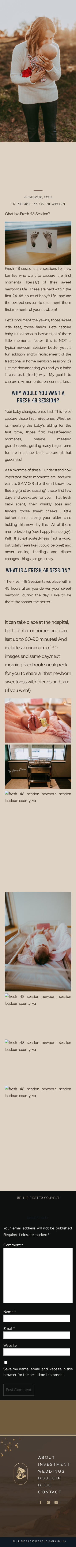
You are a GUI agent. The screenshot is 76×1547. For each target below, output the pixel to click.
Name (9, 1311)
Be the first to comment (38, 1198)
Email (9, 1328)
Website (10, 1345)
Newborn (55, 204)
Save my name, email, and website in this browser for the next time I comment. (38, 1371)
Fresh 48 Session (28, 204)
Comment (13, 1245)
